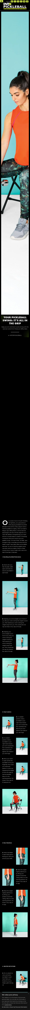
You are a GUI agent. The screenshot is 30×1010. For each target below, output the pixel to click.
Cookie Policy (8, 1004)
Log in (8, 1)
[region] (15, 1001)
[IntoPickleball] (15, 6)
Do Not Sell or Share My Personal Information (14, 1007)
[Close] (28, 994)
